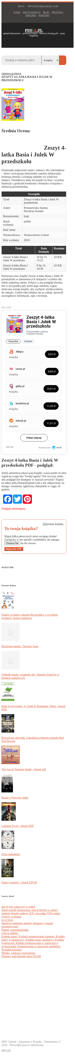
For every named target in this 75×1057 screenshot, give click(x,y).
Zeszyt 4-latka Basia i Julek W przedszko (15, 258)
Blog (46, 12)
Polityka (57, 12)
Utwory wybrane (11, 916)
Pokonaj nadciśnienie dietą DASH (21, 956)
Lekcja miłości (9, 933)
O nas (16, 12)
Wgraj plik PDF (14, 549)
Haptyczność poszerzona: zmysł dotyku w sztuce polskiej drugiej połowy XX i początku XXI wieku (30, 911)
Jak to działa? (32, 12)
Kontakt (44, 15)
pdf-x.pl (6, 1050)
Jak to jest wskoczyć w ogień (18, 906)
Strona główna (11, 74)
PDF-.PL (34, 30)
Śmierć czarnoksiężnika (15, 929)
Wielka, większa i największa (18, 953)
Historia (30, 15)
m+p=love (7, 919)
